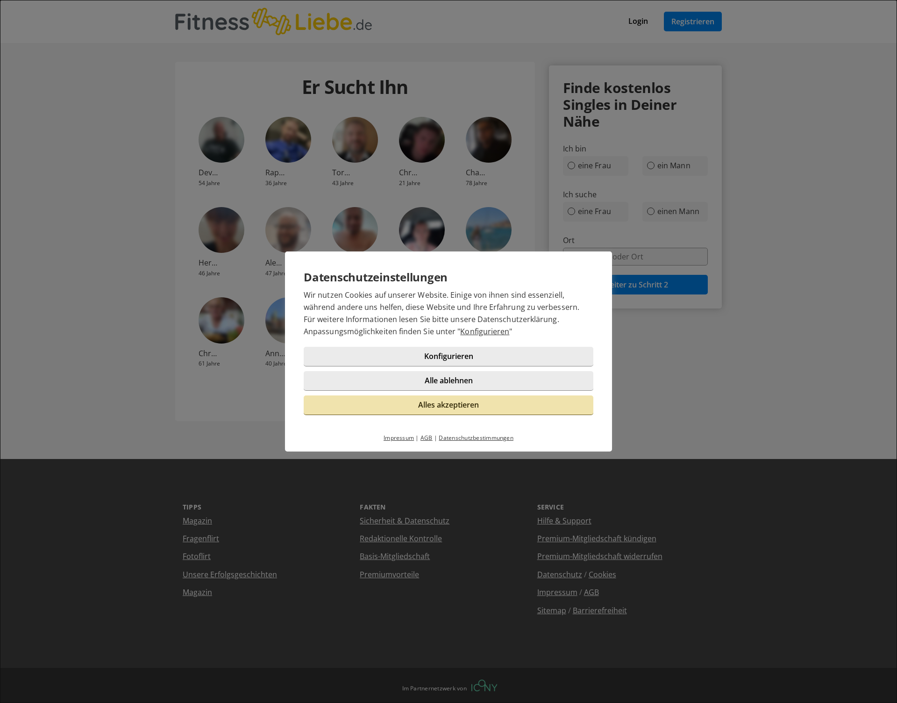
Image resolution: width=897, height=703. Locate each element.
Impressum (399, 438)
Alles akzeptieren (448, 405)
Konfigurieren (484, 331)
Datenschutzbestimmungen (476, 438)
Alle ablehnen (449, 380)
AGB (426, 438)
